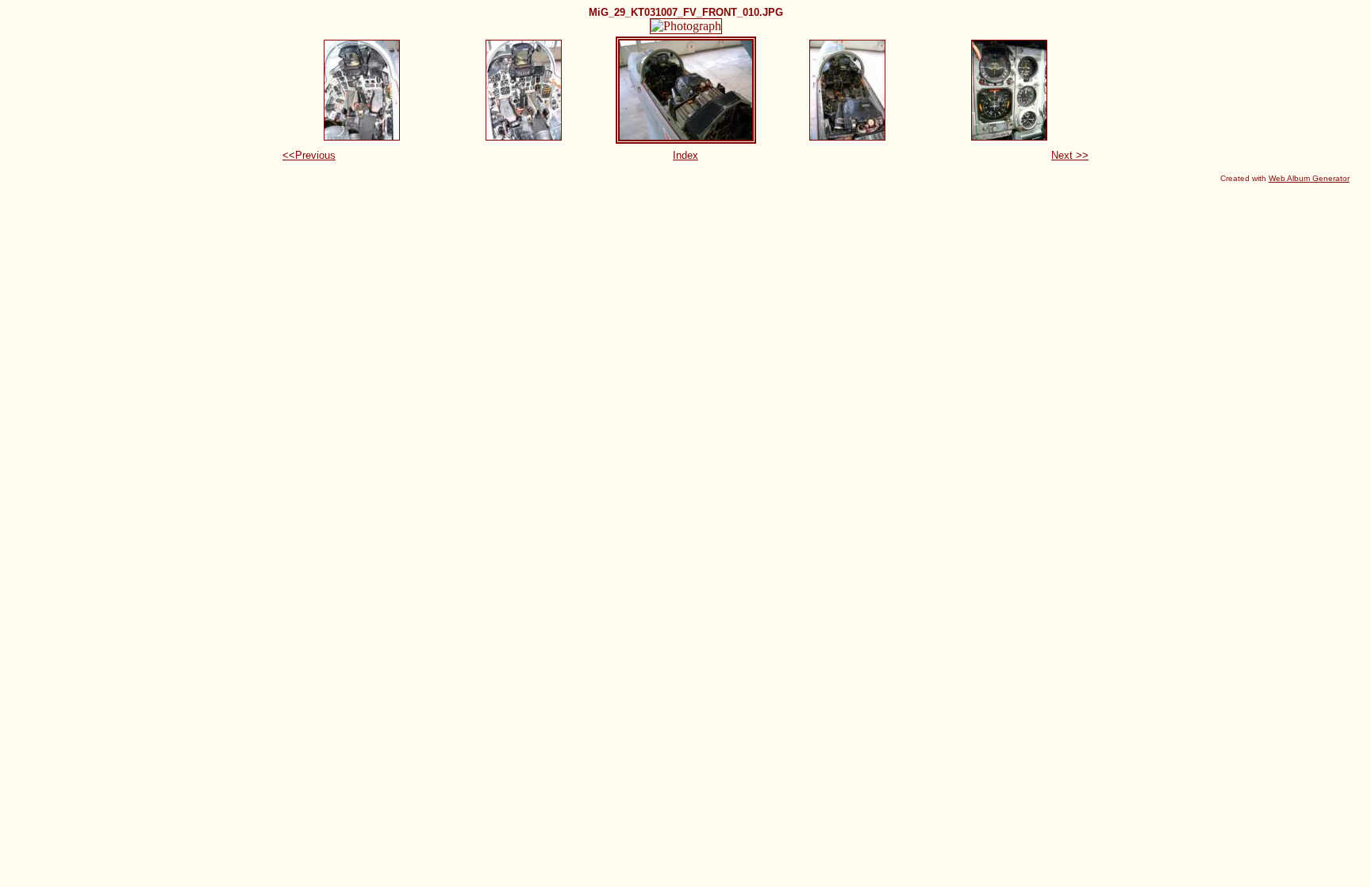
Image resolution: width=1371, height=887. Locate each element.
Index (685, 155)
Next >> (1070, 155)
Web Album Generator (1309, 178)
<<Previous (309, 155)
